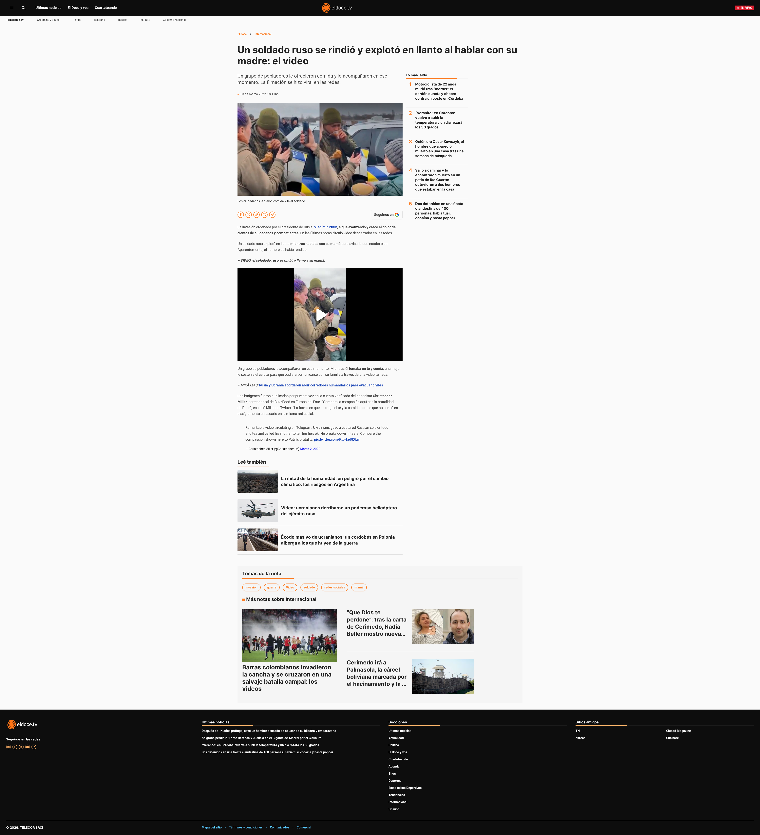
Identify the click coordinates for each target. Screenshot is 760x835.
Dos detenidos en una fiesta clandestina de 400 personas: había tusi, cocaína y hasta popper (439, 211)
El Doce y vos (78, 8)
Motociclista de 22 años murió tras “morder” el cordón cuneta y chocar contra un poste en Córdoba (439, 91)
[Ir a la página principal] (337, 8)
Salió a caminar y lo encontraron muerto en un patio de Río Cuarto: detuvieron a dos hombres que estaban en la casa (437, 179)
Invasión (251, 587)
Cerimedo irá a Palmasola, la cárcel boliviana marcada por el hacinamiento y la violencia (377, 676)
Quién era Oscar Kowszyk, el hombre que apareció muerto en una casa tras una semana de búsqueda (439, 148)
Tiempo (76, 19)
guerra (271, 587)
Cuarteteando (106, 8)
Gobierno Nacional (174, 19)
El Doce (242, 34)
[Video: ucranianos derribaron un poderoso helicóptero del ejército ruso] (258, 510)
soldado (309, 587)
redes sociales (334, 587)
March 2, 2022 (310, 449)
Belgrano (99, 19)
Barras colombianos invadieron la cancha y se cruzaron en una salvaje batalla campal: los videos (287, 678)
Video (290, 587)
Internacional (263, 34)
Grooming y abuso (48, 19)
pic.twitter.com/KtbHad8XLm (337, 439)
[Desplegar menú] (8, 8)
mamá (359, 587)
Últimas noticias (48, 8)
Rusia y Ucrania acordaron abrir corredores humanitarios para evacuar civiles (321, 385)
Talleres (122, 19)
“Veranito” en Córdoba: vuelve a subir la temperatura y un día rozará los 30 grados (438, 120)
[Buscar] (23, 8)
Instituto (145, 19)
